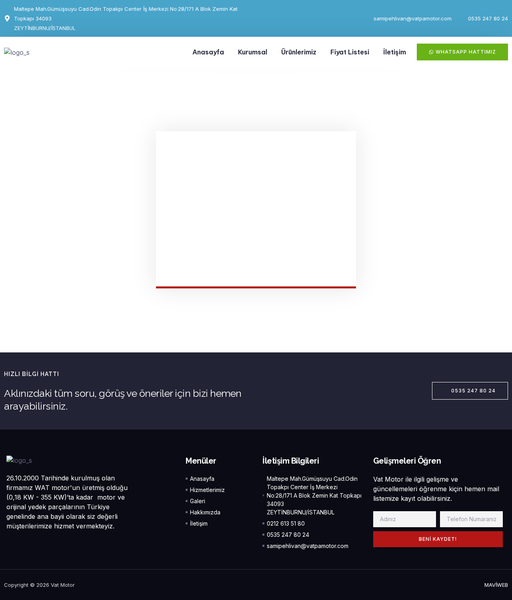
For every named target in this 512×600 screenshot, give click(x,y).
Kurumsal (252, 52)
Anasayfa (208, 52)
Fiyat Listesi (349, 52)
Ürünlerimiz (298, 52)
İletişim (394, 52)
